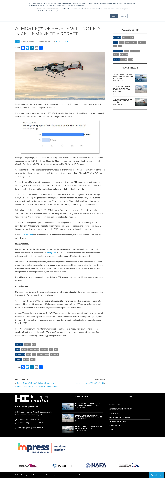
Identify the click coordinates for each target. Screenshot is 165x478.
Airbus (28, 354)
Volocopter (54, 354)
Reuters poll (28, 234)
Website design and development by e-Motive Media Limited (66, 475)
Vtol (55, 349)
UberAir (39, 354)
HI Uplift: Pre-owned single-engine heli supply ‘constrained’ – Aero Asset (122, 89)
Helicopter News (33, 349)
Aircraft (27, 344)
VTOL (33, 344)
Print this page (63, 41)
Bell (33, 354)
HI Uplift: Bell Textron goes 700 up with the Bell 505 (122, 101)
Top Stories (44, 349)
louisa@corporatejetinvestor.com (30, 428)
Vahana (46, 354)
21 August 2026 (81, 421)
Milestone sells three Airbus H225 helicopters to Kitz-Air (123, 76)
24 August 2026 (81, 407)
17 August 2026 (81, 430)
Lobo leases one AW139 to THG (90, 383)
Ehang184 (51, 252)
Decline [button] (123, 16)
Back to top (156, 475)
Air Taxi (24, 349)
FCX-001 (33, 359)
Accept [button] (114, 16)
